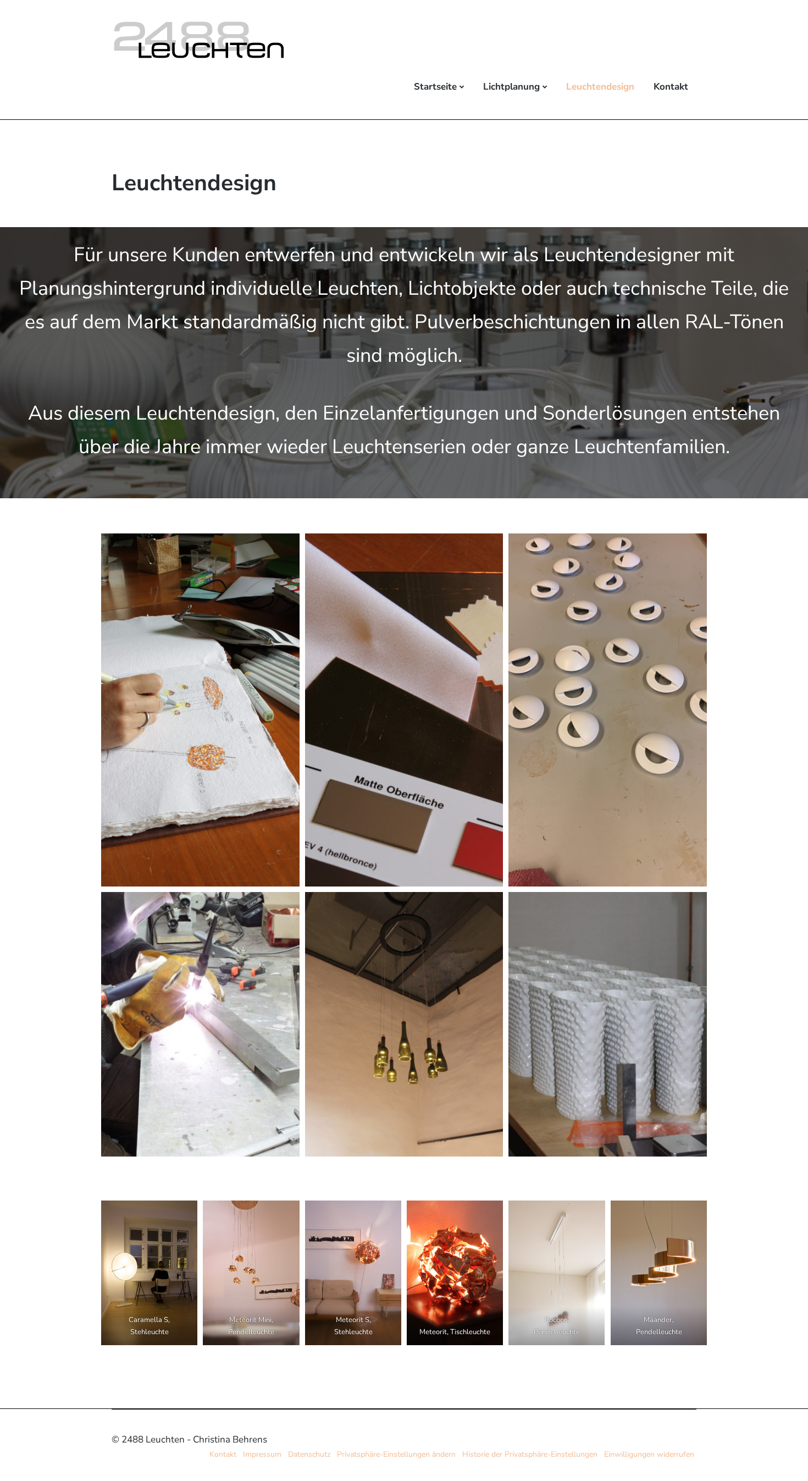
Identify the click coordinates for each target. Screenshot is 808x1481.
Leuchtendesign (600, 86)
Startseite (435, 86)
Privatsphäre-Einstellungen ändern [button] (396, 1454)
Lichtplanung (511, 86)
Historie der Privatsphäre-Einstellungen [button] (529, 1454)
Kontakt (671, 86)
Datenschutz (309, 1454)
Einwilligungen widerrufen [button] (649, 1454)
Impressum (262, 1454)
